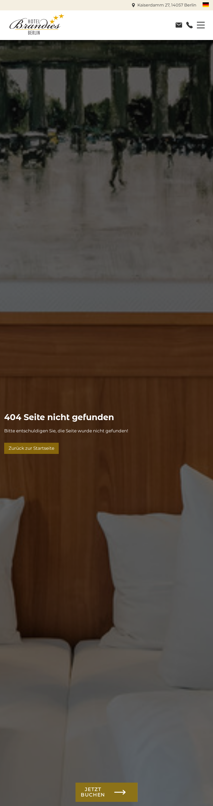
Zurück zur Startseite (31, 448)
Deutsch (206, 4)
